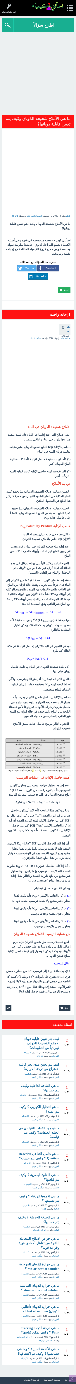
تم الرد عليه (65, 338)
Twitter (29, 268)
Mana (43, 1208)
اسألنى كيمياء (36, 1098)
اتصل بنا (68, 1380)
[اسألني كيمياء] (48, 6)
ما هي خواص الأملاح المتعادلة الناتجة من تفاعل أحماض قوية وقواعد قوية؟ (39, 1243)
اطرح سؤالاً (43, 25)
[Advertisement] (38, 72)
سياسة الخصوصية (52, 1380)
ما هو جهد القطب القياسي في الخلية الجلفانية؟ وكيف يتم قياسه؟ (38, 1132)
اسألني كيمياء (36, 1077)
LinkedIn (41, 276)
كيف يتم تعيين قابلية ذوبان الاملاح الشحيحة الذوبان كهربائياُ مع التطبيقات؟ (41, 1043)
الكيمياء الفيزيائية (34, 216)
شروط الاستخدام (31, 1380)
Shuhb (40, 1056)
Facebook (51, 268)
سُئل (68, 216)
